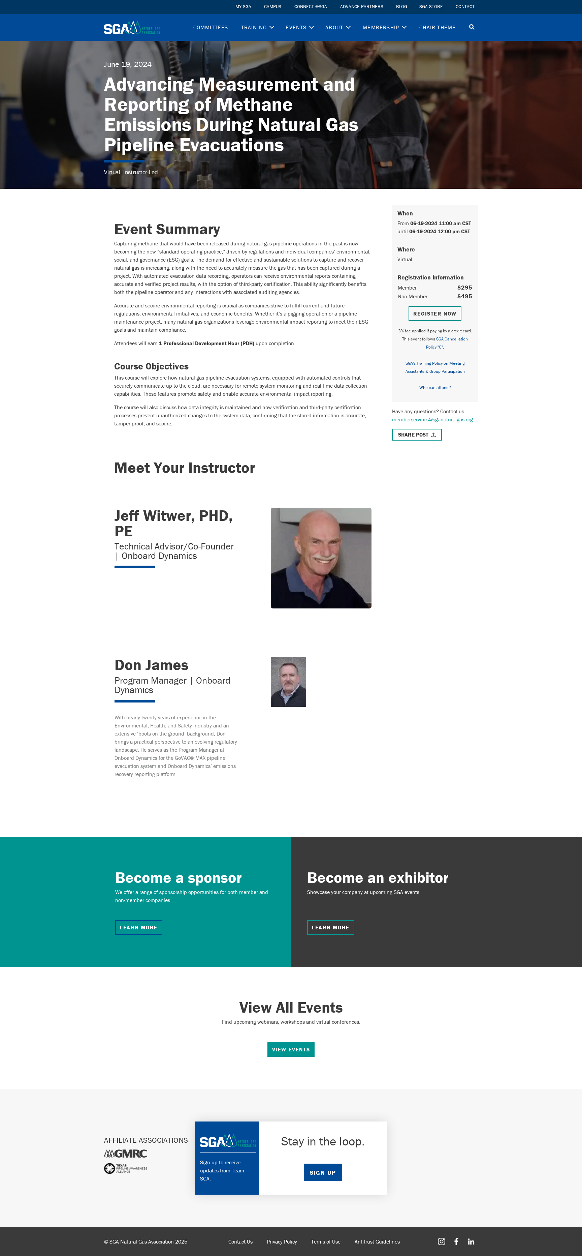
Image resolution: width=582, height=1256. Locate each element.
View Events (291, 1049)
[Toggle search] (472, 27)
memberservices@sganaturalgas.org (432, 419)
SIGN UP (323, 1172)
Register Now (435, 313)
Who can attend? (435, 387)
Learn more (139, 927)
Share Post (413, 434)
